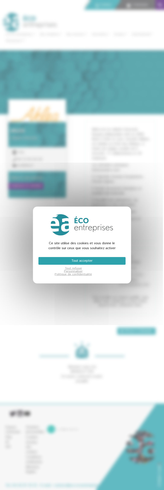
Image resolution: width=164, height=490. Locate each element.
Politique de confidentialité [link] (73, 274)
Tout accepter (81, 260)
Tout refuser (73, 268)
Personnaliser (73, 271)
